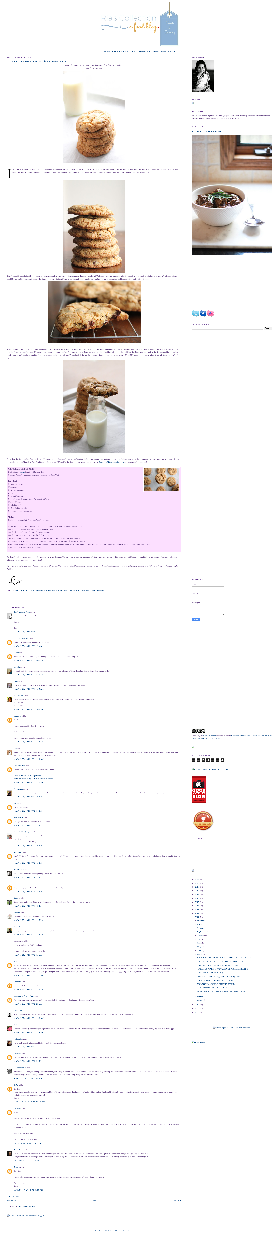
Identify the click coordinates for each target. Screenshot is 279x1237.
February (201, 996)
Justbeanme (18, 852)
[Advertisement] (216, 356)
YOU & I (171, 51)
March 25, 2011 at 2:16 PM (28, 811)
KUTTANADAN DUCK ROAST (207, 131)
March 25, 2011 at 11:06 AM (29, 709)
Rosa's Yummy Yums (22, 612)
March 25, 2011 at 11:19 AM (29, 759)
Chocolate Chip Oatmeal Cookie (111, 462)
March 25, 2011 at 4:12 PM (28, 877)
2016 (197, 898)
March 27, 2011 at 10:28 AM (29, 1018)
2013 (197, 909)
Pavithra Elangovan (21, 638)
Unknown (17, 716)
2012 (197, 913)
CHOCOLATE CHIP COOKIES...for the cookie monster (37, 61)
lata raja (17, 667)
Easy (83, 591)
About (96, 1230)
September (201, 931)
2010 (197, 1004)
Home (94, 1200)
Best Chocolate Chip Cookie (29, 591)
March (200, 954)
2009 (197, 1008)
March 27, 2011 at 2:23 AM (28, 1003)
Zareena (17, 652)
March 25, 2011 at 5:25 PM (28, 891)
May (199, 946)
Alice (22, 472)
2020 (197, 883)
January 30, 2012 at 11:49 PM (29, 1101)
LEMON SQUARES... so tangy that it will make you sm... (219, 976)
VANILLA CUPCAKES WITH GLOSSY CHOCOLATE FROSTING (222, 969)
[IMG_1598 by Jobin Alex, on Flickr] (94, 273)
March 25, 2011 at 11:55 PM (29, 920)
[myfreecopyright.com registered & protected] (232, 1027)
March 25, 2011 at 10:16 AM (29, 674)
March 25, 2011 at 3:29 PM (28, 845)
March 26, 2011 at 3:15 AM (28, 955)
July (199, 939)
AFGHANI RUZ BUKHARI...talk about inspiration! (217, 987)
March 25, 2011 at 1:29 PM (28, 796)
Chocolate (49, 591)
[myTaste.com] (198, 1042)
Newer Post (11, 1200)
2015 (197, 902)
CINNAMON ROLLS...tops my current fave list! (215, 980)
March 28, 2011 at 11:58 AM (29, 1032)
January (200, 1000)
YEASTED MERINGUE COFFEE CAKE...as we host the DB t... (221, 961)
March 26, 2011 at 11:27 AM (29, 975)
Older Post (177, 1200)
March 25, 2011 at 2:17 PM (28, 825)
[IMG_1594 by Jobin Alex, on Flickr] (94, 343)
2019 (197, 887)
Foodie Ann (18, 789)
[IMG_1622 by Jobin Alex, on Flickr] (94, 453)
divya (16, 681)
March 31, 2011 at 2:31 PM (28, 1061)
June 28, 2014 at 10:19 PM (27, 1143)
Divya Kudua (19, 926)
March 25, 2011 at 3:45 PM (28, 863)
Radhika (17, 912)
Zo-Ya (16, 1085)
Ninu (15, 961)
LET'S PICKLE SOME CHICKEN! (210, 972)
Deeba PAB (18, 1010)
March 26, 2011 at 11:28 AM (29, 989)
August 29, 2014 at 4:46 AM (28, 1189)
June (199, 943)
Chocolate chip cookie (67, 591)
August (200, 935)
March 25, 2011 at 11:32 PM (29, 906)
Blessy (16, 1167)
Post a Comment (13, 1196)
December (201, 920)
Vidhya (16, 1024)
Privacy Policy (124, 1230)
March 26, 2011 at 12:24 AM (29, 934)
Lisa (15, 748)
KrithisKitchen (19, 765)
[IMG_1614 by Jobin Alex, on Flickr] (161, 480)
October (200, 928)
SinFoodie (18, 1039)
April (199, 950)
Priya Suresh (18, 817)
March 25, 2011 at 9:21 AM (28, 631)
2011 (197, 917)
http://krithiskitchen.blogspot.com (27, 775)
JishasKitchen (19, 869)
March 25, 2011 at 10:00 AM (29, 660)
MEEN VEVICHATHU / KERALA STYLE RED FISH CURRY (221, 991)
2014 (197, 905)
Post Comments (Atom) (27, 1206)
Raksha (16, 803)
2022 (197, 879)
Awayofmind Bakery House (24, 996)
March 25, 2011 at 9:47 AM (28, 646)
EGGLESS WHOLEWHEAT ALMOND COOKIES (216, 984)
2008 (197, 1012)
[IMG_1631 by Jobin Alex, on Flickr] (94, 163)
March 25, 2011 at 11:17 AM (29, 741)
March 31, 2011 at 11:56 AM (29, 1046)
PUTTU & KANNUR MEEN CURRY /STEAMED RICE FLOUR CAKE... (225, 957)
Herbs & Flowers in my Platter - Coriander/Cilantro (33, 778)
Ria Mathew (18, 1149)
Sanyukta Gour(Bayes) (22, 831)
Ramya (16, 898)
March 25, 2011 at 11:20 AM (29, 782)
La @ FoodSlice (20, 1067)
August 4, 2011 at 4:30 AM (28, 1078)
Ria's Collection (209, 735)
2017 (197, 894)
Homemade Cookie (95, 591)
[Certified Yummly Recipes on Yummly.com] (210, 769)
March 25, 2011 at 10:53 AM (29, 689)
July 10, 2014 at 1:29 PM (27, 1160)
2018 (197, 890)
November (201, 924)
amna (16, 883)
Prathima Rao (19, 695)
